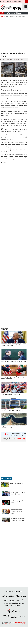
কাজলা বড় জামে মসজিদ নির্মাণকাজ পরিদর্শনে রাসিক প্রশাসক (17, 511)
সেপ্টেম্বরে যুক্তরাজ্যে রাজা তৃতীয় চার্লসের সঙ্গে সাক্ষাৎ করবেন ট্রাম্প (14, 434)
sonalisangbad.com (20, 622)
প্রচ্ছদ (3, 16)
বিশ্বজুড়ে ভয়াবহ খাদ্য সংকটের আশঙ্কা (11, 394)
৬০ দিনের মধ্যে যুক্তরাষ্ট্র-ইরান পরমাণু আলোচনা (13, 361)
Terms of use (17, 624)
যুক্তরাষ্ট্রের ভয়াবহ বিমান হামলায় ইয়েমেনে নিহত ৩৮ (14, 439)
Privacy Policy (9, 624)
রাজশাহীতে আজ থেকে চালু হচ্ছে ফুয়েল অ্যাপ (12, 410)
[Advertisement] (14, 35)
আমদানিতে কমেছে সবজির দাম (16, 483)
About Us (24, 624)
